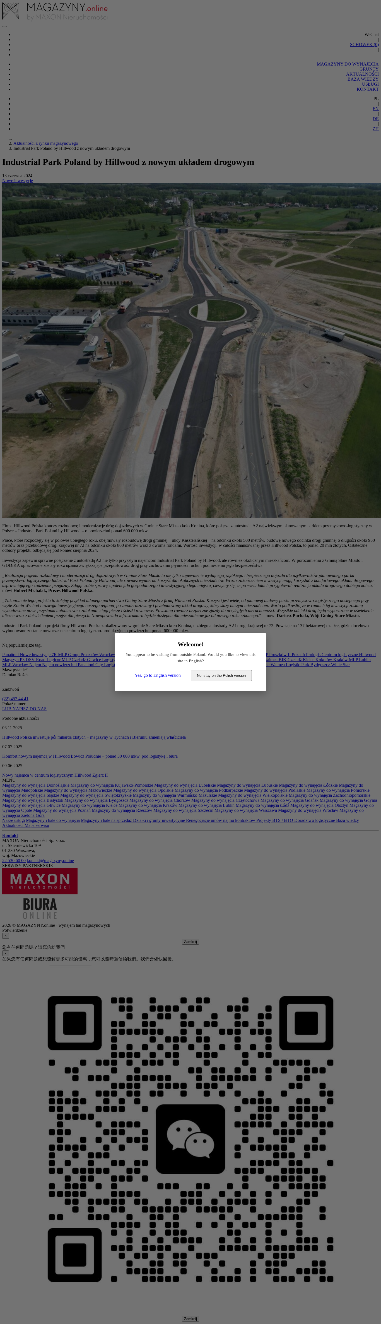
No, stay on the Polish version (221, 675)
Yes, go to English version (158, 675)
